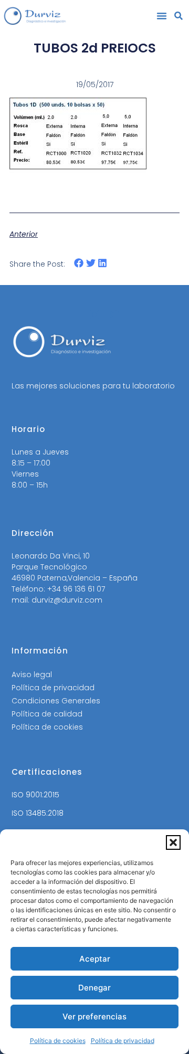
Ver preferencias (94, 1016)
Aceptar (94, 959)
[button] (173, 842)
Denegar (94, 988)
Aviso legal (32, 674)
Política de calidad (47, 714)
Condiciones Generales (56, 700)
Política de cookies (58, 1041)
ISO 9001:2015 (35, 794)
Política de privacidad (122, 1041)
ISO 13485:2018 (38, 813)
